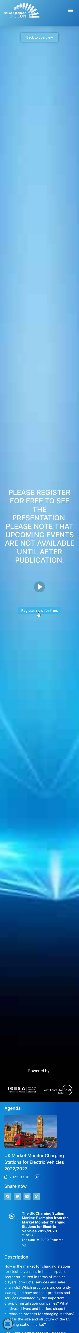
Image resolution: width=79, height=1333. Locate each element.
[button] (70, 10)
